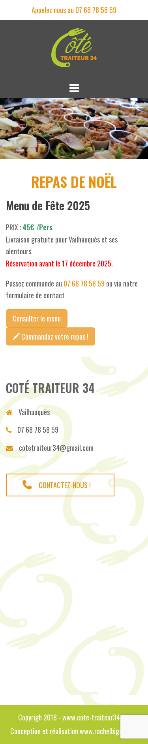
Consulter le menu (37, 318)
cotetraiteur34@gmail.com (56, 448)
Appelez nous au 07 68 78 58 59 (74, 10)
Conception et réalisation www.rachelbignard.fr (74, 731)
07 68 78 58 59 (84, 283)
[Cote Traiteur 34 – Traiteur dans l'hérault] (74, 49)
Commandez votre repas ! (54, 336)
